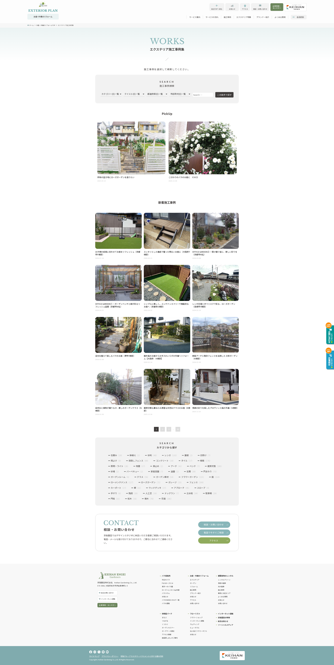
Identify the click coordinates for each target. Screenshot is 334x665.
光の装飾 (221, 586)
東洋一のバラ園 (167, 586)
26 (178, 429)
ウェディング (194, 624)
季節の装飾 (222, 583)
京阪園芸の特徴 (224, 617)
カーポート (119, 487)
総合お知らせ (223, 621)
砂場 (115, 471)
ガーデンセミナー (168, 627)
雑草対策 (215, 466)
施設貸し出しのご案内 (170, 638)
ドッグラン (172, 493)
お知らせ (165, 596)
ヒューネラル (194, 627)
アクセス (193, 600)
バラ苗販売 (166, 576)
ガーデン (193, 583)
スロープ (203, 487)
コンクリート (165, 460)
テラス (143, 476)
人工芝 (152, 493)
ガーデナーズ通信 (168, 631)
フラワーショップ (196, 617)
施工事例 (193, 590)
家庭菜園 (157, 471)
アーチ (177, 466)
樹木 (150, 498)
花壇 (167, 498)
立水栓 (193, 493)
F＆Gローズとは (167, 583)
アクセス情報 (166, 634)
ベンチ (195, 466)
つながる (165, 621)
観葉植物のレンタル (225, 576)
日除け (205, 455)
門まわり (210, 471)
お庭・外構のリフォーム (199, 576)
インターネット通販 (197, 621)
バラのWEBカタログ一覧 (170, 600)
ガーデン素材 (165, 476)
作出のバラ (166, 580)
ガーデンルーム (120, 476)
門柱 (116, 498)
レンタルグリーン (224, 580)
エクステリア (194, 580)
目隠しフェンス (139, 460)
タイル (187, 460)
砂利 (153, 455)
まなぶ (164, 617)
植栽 (205, 460)
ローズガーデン (151, 482)
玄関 (192, 471)
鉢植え (135, 455)
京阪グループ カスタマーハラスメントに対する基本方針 (142, 656)
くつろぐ (165, 624)
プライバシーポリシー (110, 656)
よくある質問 (222, 596)
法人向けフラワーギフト (198, 631)
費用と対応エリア (224, 593)
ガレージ (175, 482)
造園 (175, 471)
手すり (116, 493)
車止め (158, 466)
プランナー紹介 (195, 593)
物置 (141, 466)
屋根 (189, 455)
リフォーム (194, 586)
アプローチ (182, 487)
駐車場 (211, 493)
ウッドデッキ (158, 487)
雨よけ (116, 460)
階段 (134, 493)
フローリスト (195, 613)
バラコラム (166, 593)
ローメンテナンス (122, 482)
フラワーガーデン (193, 476)
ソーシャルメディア (225, 625)
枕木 (133, 498)
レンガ (171, 455)
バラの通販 (166, 603)
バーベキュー (135, 471)
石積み (117, 455)
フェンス (197, 482)
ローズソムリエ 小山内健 (170, 590)
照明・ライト (120, 466)
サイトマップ (94, 656)
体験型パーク (167, 613)
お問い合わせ (194, 603)
